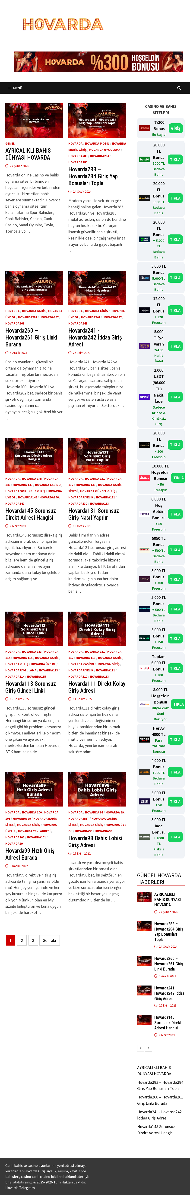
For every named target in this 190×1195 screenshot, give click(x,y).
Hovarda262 (49, 317)
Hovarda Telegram (20, 1187)
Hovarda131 (105, 497)
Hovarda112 (77, 676)
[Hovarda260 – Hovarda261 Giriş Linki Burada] (144, 959)
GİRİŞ (175, 128)
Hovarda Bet (78, 818)
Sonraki (49, 940)
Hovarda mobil (97, 143)
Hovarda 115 (22, 658)
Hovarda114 (14, 676)
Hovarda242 (112, 317)
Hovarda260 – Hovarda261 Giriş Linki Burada (31, 337)
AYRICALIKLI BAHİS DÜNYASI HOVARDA (28, 154)
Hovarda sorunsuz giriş (25, 491)
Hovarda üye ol (43, 664)
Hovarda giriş (96, 311)
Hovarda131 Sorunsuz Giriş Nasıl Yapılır (93, 514)
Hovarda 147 (22, 485)
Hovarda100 (14, 837)
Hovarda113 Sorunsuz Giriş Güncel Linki (30, 687)
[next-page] (148, 1048)
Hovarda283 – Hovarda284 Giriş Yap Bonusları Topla (93, 176)
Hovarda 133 (85, 485)
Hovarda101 (36, 837)
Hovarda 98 (94, 812)
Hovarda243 (77, 323)
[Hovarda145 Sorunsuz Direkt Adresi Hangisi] (144, 1018)
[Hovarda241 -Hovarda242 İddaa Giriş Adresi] (144, 988)
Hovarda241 (90, 317)
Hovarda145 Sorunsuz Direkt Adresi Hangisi (30, 514)
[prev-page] (140, 1048)
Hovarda (75, 143)
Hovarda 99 (22, 818)
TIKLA (175, 159)
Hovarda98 (83, 831)
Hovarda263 (14, 323)
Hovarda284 (99, 156)
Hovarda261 (27, 317)
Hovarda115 (36, 676)
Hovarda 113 (32, 651)
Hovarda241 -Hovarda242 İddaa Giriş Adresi (95, 337)
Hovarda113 (48, 670)
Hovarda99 (14, 843)
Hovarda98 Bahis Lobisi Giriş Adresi (95, 842)
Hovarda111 (105, 670)
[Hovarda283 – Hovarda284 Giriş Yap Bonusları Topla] (144, 924)
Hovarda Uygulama (104, 150)
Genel (10, 143)
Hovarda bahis (34, 311)
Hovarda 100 (32, 812)
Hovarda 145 (32, 478)
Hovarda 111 (95, 651)
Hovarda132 (77, 503)
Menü (17, 88)
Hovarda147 (14, 503)
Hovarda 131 (95, 478)
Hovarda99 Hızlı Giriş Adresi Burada (29, 854)
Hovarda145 (27, 497)
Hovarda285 (77, 162)
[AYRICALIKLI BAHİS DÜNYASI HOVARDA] (144, 895)
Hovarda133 (99, 503)
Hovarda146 (49, 497)
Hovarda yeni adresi (34, 831)
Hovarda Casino (48, 485)
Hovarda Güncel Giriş (97, 491)
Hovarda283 (77, 156)
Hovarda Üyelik (80, 497)
